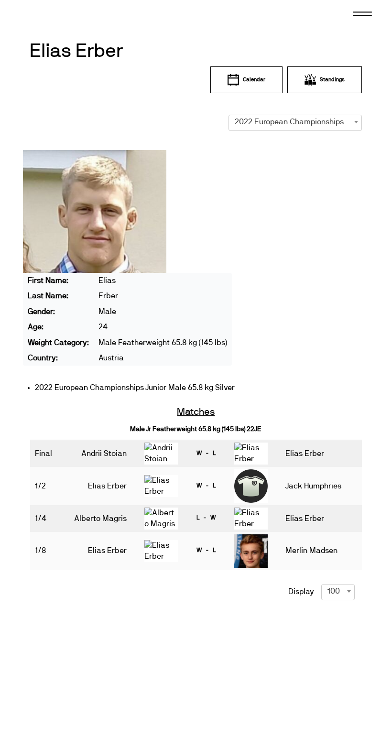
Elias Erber (76, 51)
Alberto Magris (100, 518)
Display (301, 591)
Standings (332, 79)
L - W (206, 517)
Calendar (254, 79)
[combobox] (295, 122)
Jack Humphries (313, 486)
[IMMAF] (52, 13)
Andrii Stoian (104, 453)
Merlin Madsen (311, 550)
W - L (206, 453)
